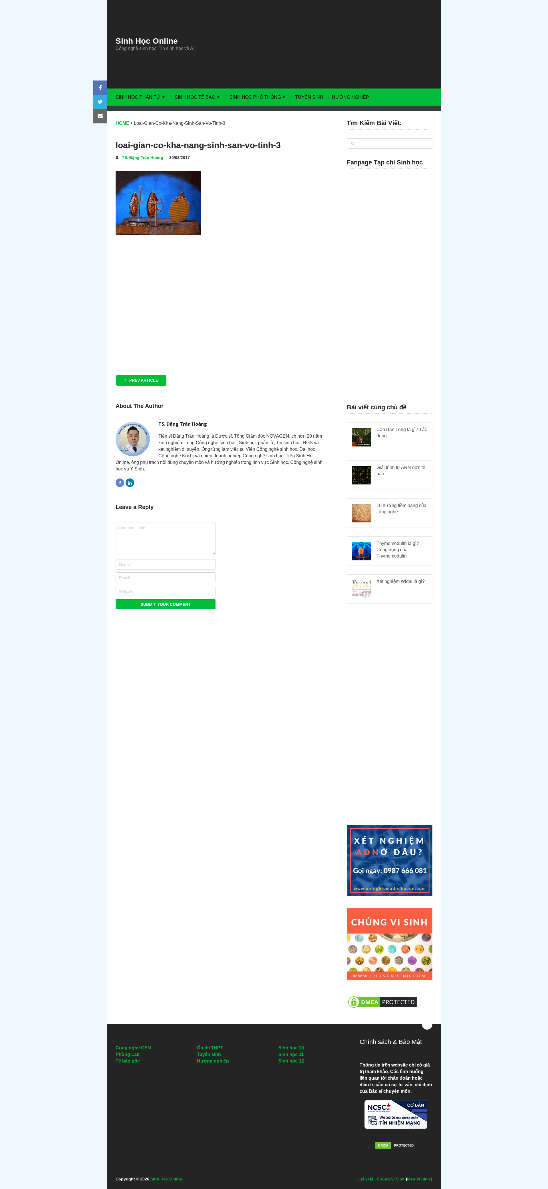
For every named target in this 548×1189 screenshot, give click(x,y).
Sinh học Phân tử (138, 97)
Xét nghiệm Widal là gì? (400, 581)
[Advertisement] (326, 44)
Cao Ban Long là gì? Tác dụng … (401, 432)
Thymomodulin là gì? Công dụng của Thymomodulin (397, 549)
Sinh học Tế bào (195, 97)
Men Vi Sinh (418, 1179)
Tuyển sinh (309, 97)
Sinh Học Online (147, 41)
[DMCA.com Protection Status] (382, 1011)
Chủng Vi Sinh (391, 1179)
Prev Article (143, 380)
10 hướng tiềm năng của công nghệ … (401, 508)
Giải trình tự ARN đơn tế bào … (400, 470)
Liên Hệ (365, 1179)
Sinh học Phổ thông (255, 97)
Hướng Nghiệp (350, 97)
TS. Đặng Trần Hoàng (142, 157)
